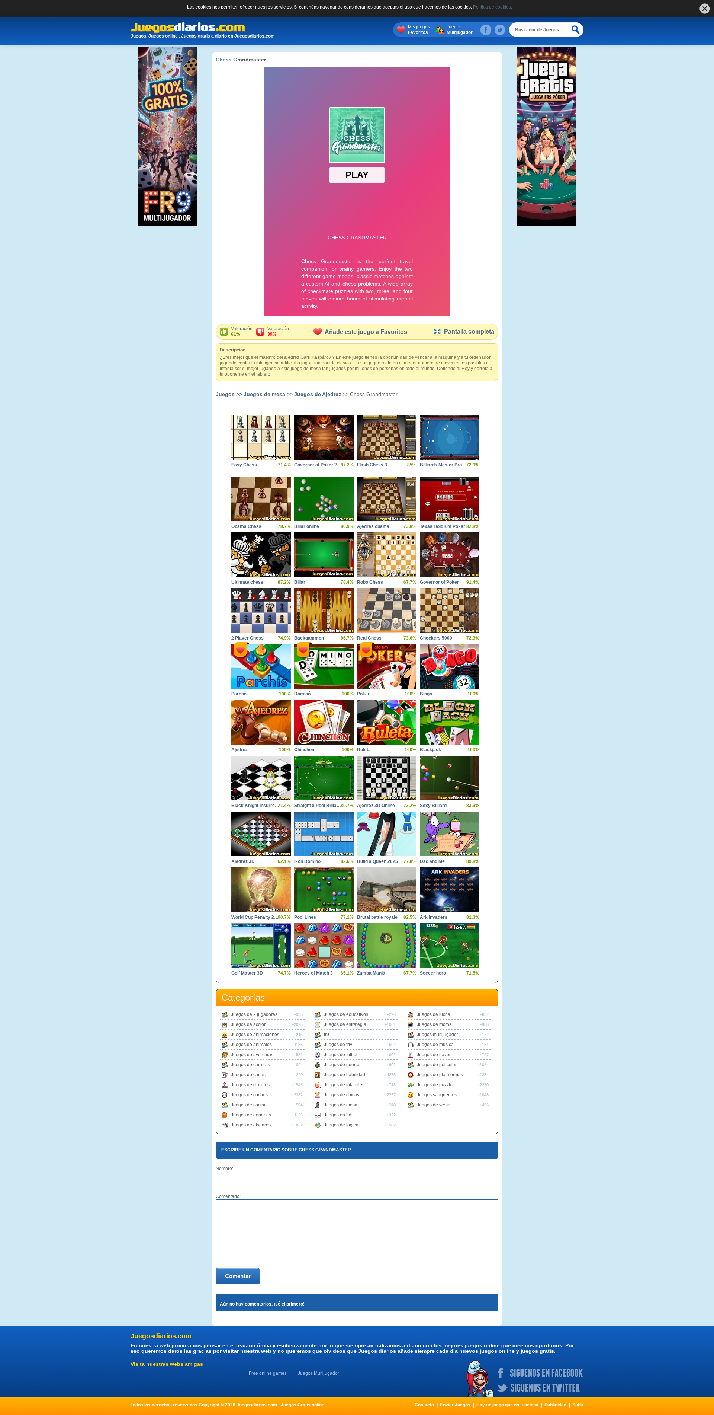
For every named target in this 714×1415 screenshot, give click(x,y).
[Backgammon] (324, 610)
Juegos (460, 29)
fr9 (326, 1034)
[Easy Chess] (261, 437)
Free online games (268, 1373)
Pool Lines (305, 917)
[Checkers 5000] (449, 610)
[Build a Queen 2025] (386, 834)
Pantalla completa (469, 331)
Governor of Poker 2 (315, 465)
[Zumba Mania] (386, 945)
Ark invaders (433, 917)
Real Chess (369, 638)
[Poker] (386, 666)
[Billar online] (324, 499)
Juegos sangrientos (437, 1094)
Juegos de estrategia (345, 1024)
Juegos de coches (249, 1094)
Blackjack (430, 749)
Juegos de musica (435, 1044)
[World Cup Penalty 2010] (261, 889)
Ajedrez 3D (243, 861)
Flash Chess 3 (372, 465)
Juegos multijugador (437, 1034)
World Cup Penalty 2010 (255, 917)
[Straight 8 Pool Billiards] (324, 778)
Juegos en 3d (337, 1115)
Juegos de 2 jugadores (254, 1014)
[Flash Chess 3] (386, 437)
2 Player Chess (247, 638)
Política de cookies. (492, 7)
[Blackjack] (449, 722)
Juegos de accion (249, 1024)
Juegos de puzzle (435, 1084)
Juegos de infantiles (344, 1084)
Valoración (242, 331)
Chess (224, 60)
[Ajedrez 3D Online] (386, 778)
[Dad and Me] (449, 834)
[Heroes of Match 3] (324, 945)
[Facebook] (485, 29)
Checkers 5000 (436, 638)
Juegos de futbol (340, 1054)
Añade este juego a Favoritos (366, 332)
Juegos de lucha (433, 1014)
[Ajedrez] (261, 722)
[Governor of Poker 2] (324, 437)
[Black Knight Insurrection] (261, 778)
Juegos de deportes (251, 1115)
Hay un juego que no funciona (507, 1405)
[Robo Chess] (386, 554)
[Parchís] (261, 666)
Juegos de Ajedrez (317, 394)
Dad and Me (432, 861)
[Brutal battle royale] (386, 889)
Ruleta (364, 749)
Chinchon (304, 749)
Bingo (426, 694)
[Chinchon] (324, 722)
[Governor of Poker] (449, 554)
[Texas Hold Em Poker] (449, 499)
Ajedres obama (373, 526)
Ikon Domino (307, 861)
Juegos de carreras (250, 1064)
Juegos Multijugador (318, 1373)
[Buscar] (576, 29)
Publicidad (555, 1405)
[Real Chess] (386, 610)
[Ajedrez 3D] (261, 834)
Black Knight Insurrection (255, 805)
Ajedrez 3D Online (376, 805)
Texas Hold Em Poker (442, 526)
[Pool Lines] (324, 889)
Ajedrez (239, 749)
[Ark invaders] (449, 889)
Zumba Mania (371, 973)
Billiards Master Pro (441, 465)
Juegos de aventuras (252, 1054)
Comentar (238, 1276)
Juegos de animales (251, 1044)
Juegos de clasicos (250, 1084)
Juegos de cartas (248, 1074)
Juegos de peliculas (437, 1064)
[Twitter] (499, 29)
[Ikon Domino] (324, 834)
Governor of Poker (439, 582)
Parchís (239, 694)
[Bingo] (449, 666)
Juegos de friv (338, 1044)
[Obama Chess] (261, 499)
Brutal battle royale (377, 917)
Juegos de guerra (342, 1064)
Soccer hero (433, 973)
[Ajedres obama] (386, 499)
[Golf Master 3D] (261, 945)
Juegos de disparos (251, 1125)
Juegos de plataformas (440, 1074)
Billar (299, 582)
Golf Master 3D (247, 973)
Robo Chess (370, 582)
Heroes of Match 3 (313, 973)
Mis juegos (419, 29)
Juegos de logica (341, 1125)
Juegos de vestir (433, 1105)
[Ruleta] (386, 722)
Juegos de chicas (341, 1094)
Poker (363, 694)
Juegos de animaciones (255, 1034)
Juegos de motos (434, 1024)
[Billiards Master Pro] (449, 437)
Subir (577, 1405)
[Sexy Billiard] (449, 778)
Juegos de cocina (249, 1105)
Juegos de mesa (264, 394)
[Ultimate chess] (261, 554)
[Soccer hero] (449, 945)
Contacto (424, 1405)
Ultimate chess (247, 582)
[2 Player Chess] (261, 610)
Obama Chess (246, 526)
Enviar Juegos (455, 1405)
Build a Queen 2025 (377, 861)
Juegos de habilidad (344, 1074)
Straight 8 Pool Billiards (318, 805)
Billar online (306, 526)
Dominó (302, 694)
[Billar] (324, 554)
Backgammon (309, 638)
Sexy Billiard (433, 805)
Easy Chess (244, 465)
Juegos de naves (434, 1054)
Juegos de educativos (346, 1014)
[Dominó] (324, 666)
